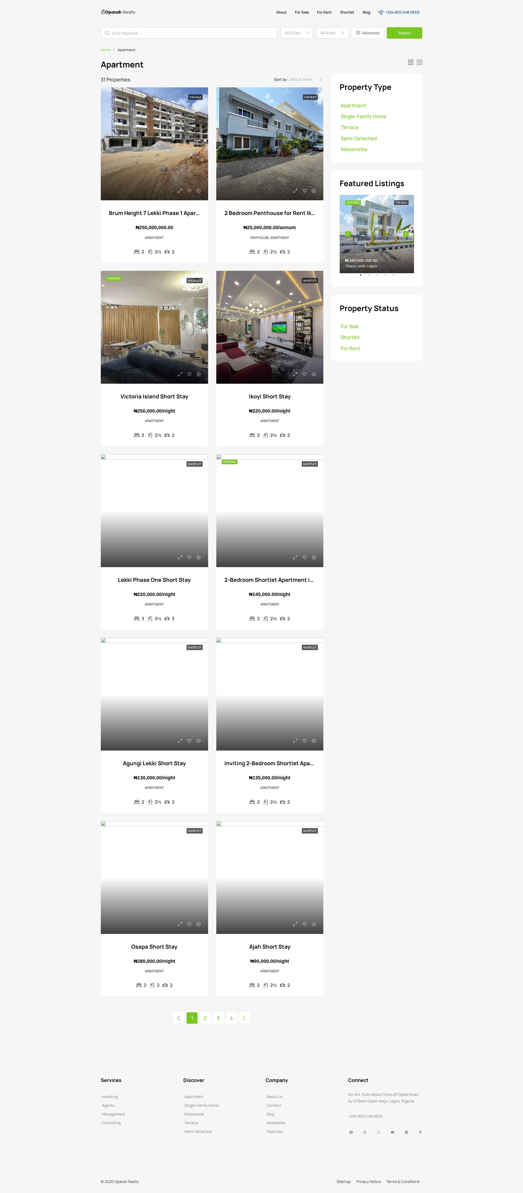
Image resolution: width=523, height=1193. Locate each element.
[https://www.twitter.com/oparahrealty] (378, 1132)
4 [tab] (388, 277)
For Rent (324, 12)
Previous (348, 234)
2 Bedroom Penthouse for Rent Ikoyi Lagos (280, 213)
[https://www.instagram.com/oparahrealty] (364, 1132)
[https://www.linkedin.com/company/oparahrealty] (405, 1132)
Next (406, 234)
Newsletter (276, 1122)
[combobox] (297, 33)
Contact (274, 1105)
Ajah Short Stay (269, 946)
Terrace (350, 127)
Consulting (111, 1122)
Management (113, 1114)
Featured (274, 1131)
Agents (108, 1105)
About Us (275, 1096)
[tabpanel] (377, 234)
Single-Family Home (364, 116)
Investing (110, 1096)
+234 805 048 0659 (401, 12)
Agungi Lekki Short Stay (154, 763)
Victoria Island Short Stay (154, 396)
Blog (366, 12)
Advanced (370, 32)
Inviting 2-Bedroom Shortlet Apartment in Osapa (288, 763)
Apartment (353, 105)
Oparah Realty (126, 1181)
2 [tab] (371, 277)
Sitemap (344, 1181)
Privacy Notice (368, 1181)
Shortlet (347, 12)
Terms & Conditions (402, 1181)
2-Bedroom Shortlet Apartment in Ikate (276, 579)
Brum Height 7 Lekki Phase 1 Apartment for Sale (171, 213)
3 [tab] (379, 277)
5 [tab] (396, 277)
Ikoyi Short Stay (270, 396)
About (281, 12)
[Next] (244, 1017)
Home (106, 49)
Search (404, 32)
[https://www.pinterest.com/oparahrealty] (419, 1132)
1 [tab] (363, 277)
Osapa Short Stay (154, 946)
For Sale (302, 12)
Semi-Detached (359, 138)
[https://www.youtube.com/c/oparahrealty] (392, 1132)
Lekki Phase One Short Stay (154, 579)
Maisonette (354, 149)
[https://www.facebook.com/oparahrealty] (350, 1132)
